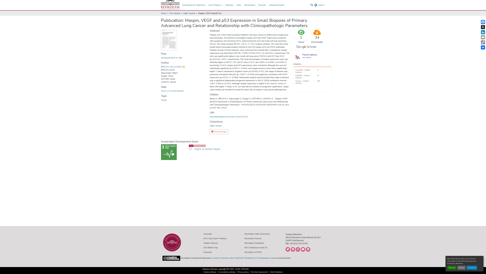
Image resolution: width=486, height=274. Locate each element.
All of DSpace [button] (214, 5)
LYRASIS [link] (245, 269)
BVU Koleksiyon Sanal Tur (256, 248)
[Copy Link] (482, 42)
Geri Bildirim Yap (211, 248)
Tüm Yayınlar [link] (174, 13)
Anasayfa (208, 234)
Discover (262, 5)
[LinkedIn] (482, 32)
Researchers (249, 5)
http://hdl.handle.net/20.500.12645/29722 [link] (229, 116)
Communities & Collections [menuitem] (193, 5)
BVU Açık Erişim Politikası (215, 238)
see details (306, 57)
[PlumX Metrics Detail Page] (297, 58)
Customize (472, 268)
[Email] (482, 37)
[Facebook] (482, 22)
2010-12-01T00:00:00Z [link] (172, 91)
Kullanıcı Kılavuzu (211, 243)
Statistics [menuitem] (229, 5)
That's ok (452, 268)
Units (239, 5)
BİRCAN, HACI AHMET (171, 66)
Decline (461, 268)
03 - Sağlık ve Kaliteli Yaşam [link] (204, 149)
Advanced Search (276, 5)
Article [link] (164, 100)
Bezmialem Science (253, 238)
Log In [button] (321, 5)
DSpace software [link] (210, 269)
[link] (184, 57)
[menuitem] (215, 5)
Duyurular (208, 252)
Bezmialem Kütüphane (254, 243)
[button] (170, 5)
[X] (482, 27)
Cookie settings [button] (210, 272)
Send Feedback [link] (276, 272)
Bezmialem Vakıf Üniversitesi (257, 234)
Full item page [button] (219, 131)
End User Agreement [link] (259, 272)
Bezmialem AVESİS (253, 252)
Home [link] (163, 13)
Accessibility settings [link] (226, 272)
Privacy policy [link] (243, 272)
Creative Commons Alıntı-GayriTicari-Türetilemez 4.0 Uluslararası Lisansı (243, 258)
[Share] (482, 47)
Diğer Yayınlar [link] (189, 13)
